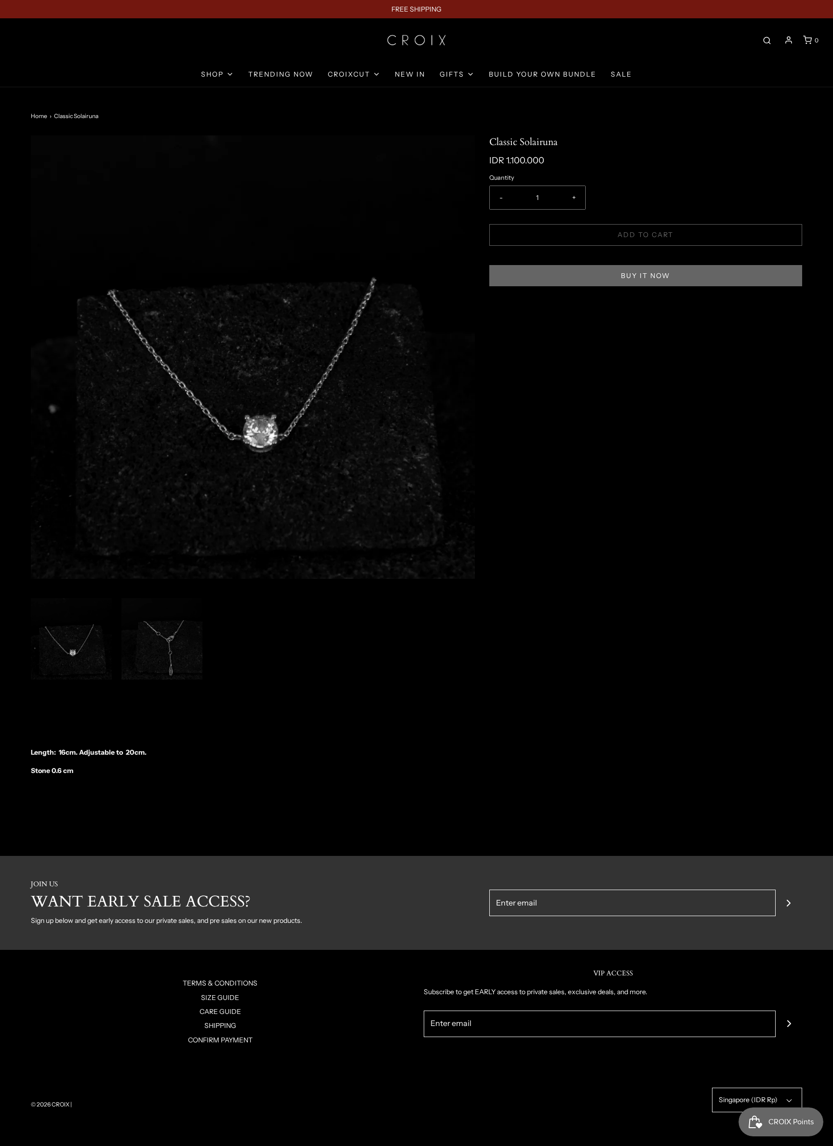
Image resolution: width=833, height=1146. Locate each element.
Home (39, 116)
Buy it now (645, 275)
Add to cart (645, 234)
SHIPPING (220, 1025)
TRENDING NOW (280, 74)
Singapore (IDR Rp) (749, 1099)
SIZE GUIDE (220, 997)
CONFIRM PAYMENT (220, 1040)
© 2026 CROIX (50, 1104)
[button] (71, 638)
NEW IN (410, 74)
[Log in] (788, 40)
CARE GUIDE (220, 1011)
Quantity (501, 177)
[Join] (789, 903)
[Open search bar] (767, 40)
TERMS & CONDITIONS (220, 983)
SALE (621, 74)
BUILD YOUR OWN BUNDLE (542, 74)
